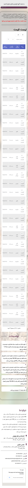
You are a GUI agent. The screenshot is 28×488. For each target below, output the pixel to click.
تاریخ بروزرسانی (5, 46)
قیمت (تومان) (11, 46)
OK (9, 477)
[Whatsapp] (4, 7)
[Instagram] (5, 7)
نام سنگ (22, 46)
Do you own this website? (18, 477)
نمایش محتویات (15, 39)
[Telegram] (2, 7)
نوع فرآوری (17, 46)
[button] (11, 39)
